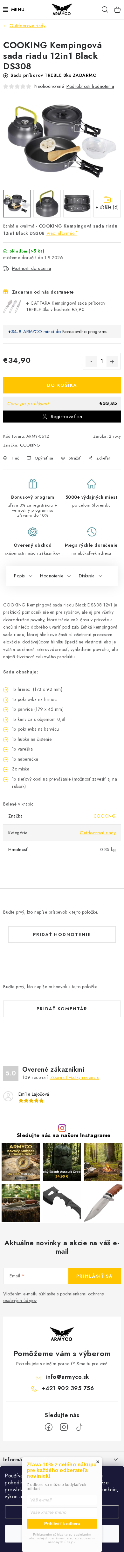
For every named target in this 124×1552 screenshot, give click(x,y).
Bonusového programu (85, 331)
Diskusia (87, 576)
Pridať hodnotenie (62, 934)
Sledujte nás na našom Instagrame (64, 1135)
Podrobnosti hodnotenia (90, 86)
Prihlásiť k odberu (62, 1523)
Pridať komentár (62, 1009)
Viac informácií (61, 233)
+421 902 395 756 (67, 1388)
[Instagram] (64, 1427)
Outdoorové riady (98, 833)
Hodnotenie (51, 576)
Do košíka (62, 385)
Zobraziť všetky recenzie (74, 1077)
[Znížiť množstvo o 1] (91, 361)
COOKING (30, 445)
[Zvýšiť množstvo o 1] (112, 361)
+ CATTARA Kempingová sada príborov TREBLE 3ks (65, 306)
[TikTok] (79, 1427)
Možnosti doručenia (31, 268)
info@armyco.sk (67, 1377)
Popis (19, 576)
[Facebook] (48, 1427)
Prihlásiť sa (94, 1276)
